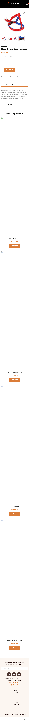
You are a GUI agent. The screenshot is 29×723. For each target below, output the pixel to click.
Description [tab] (8, 84)
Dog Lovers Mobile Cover (14, 372)
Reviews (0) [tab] (8, 104)
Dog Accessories (12, 77)
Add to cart (9, 69)
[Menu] (2, 4)
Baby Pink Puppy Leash (14, 640)
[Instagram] (19, 674)
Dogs (18, 77)
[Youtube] (14, 674)
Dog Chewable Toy (14, 506)
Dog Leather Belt (14, 238)
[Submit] (25, 668)
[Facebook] (9, 674)
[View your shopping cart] (27, 4)
